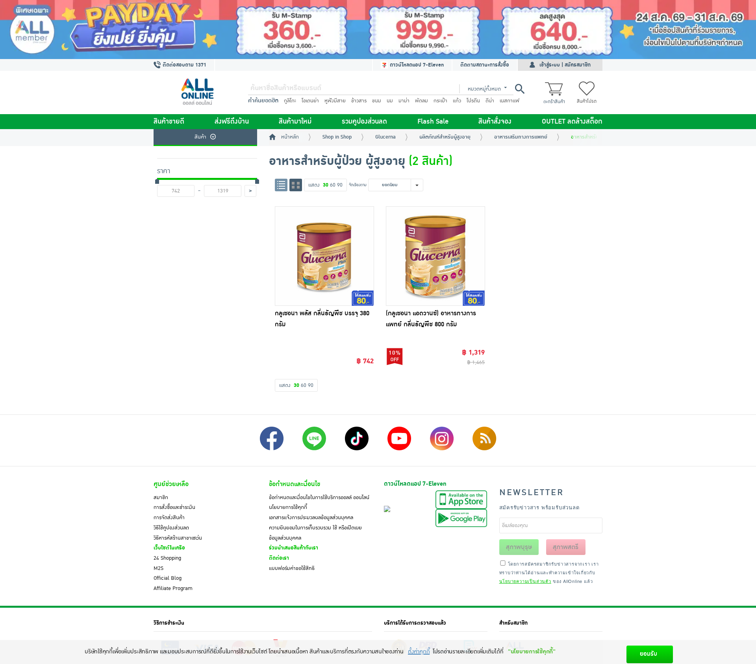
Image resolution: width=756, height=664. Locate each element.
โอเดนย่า (310, 101)
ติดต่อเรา (279, 558)
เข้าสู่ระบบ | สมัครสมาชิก (565, 65)
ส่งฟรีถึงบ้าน (232, 122)
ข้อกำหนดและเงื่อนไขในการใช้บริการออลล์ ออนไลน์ (319, 497)
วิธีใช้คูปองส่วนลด (171, 528)
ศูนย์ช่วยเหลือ (171, 484)
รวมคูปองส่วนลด (364, 122)
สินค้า (200, 137)
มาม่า (404, 101)
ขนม (376, 101)
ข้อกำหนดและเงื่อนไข (294, 484)
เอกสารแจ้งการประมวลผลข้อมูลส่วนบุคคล (311, 518)
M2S (158, 568)
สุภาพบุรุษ (519, 547)
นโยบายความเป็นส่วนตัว (525, 581)
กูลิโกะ (290, 101)
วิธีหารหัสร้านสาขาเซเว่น (178, 538)
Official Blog (168, 578)
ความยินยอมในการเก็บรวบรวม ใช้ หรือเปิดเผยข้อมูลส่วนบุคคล (315, 533)
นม (390, 101)
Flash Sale (432, 122)
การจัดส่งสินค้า (169, 518)
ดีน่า (489, 101)
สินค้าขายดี (169, 122)
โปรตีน (473, 101)
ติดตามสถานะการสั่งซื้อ (484, 65)
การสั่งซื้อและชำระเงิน (174, 507)
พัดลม (421, 101)
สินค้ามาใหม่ (295, 122)
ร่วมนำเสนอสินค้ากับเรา (293, 548)
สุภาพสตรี (565, 547)
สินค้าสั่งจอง (494, 122)
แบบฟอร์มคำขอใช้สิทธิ (292, 568)
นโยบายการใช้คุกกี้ (288, 507)
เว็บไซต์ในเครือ (169, 548)
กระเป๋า (440, 101)
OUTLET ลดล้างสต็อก (572, 122)
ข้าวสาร (359, 101)
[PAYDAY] (378, 29)
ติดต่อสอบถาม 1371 (183, 65)
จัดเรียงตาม (358, 185)
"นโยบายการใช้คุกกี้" (532, 651)
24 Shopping (167, 558)
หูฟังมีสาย (335, 101)
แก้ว (457, 101)
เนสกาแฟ (509, 101)
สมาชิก (161, 497)
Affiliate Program (173, 588)
